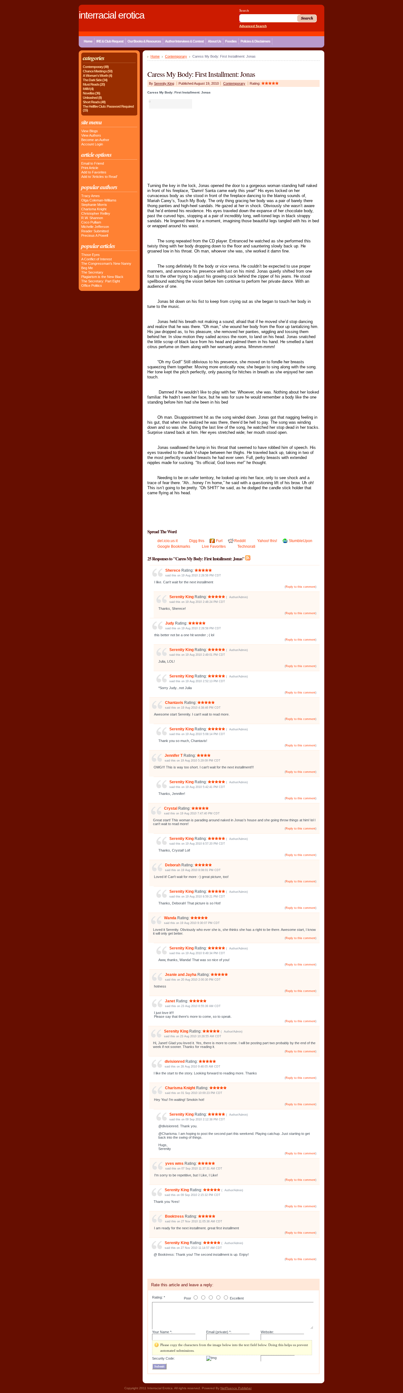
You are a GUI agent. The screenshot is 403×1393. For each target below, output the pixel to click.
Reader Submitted (95, 231)
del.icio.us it (167, 541)
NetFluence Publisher (236, 1388)
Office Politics (91, 285)
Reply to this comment (300, 586)
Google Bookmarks (173, 546)
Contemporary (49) (96, 67)
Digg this (196, 541)
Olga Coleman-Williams (98, 200)
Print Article (89, 168)
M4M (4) (88, 89)
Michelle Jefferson (95, 227)
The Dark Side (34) (95, 80)
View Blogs (89, 131)
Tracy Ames (90, 196)
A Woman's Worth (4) (97, 75)
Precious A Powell (94, 235)
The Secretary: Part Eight (100, 281)
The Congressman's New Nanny (106, 263)
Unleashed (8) (92, 97)
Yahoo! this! (267, 541)
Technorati (246, 546)
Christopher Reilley (95, 213)
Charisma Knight (93, 209)
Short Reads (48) (94, 102)
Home (155, 56)
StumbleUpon (300, 541)
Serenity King (164, 83)
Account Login (92, 144)
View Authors (91, 135)
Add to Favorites (93, 172)
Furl (219, 541)
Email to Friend (92, 163)
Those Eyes (90, 255)
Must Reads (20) (94, 84)
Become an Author (95, 140)
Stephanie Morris (94, 205)
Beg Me (87, 268)
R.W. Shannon (92, 218)
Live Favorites (214, 546)
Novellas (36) (91, 93)
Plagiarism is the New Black (102, 277)
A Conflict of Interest (96, 259)
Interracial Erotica (111, 15)
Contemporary (176, 56)
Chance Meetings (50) (97, 71)
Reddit (240, 541)
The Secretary (92, 272)
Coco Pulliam (91, 222)
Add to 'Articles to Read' (99, 176)
